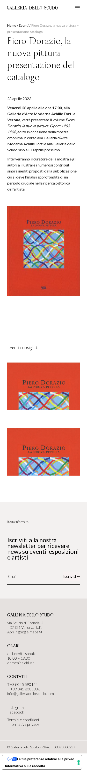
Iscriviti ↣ (71, 576)
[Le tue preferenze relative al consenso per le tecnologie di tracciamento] (78, 762)
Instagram (15, 707)
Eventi (24, 25)
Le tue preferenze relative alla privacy (46, 759)
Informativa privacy (23, 724)
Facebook (15, 712)
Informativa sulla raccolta (25, 766)
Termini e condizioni (23, 719)
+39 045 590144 (24, 684)
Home (11, 25)
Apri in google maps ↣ (24, 632)
